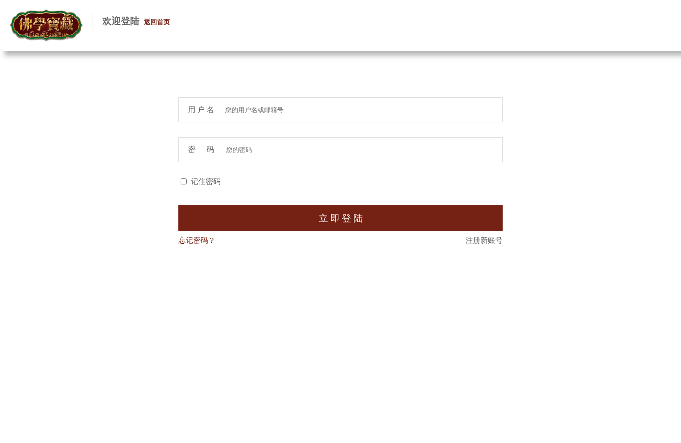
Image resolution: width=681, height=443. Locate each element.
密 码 (202, 149)
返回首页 (157, 22)
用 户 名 (202, 110)
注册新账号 (484, 240)
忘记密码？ (196, 240)
